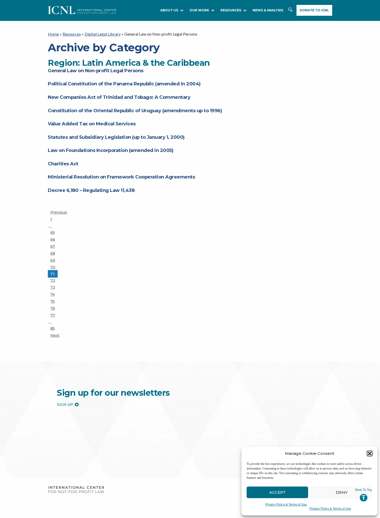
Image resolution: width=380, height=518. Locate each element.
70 (55, 267)
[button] (369, 453)
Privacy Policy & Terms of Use (286, 504)
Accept (277, 492)
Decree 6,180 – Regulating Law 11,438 (91, 190)
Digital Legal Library (103, 33)
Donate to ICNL (314, 10)
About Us (169, 10)
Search (290, 10)
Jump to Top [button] (363, 495)
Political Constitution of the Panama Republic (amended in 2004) (124, 84)
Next (54, 335)
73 (55, 287)
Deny (341, 492)
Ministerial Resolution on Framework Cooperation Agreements (121, 177)
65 (55, 232)
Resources (72, 33)
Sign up (65, 404)
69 (55, 260)
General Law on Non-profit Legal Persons (95, 71)
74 (55, 294)
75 (55, 301)
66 (55, 239)
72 (55, 280)
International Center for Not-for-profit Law (76, 489)
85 (55, 328)
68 (55, 253)
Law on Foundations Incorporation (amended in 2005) (110, 150)
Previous (58, 212)
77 (55, 315)
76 (55, 308)
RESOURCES (231, 10)
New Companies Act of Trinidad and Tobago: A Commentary (119, 97)
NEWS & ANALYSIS (268, 10)
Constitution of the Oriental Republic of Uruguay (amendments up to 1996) (135, 111)
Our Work (199, 10)
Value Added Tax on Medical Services (92, 124)
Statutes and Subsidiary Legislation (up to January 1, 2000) (116, 137)
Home (53, 33)
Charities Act (63, 164)
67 (55, 246)
